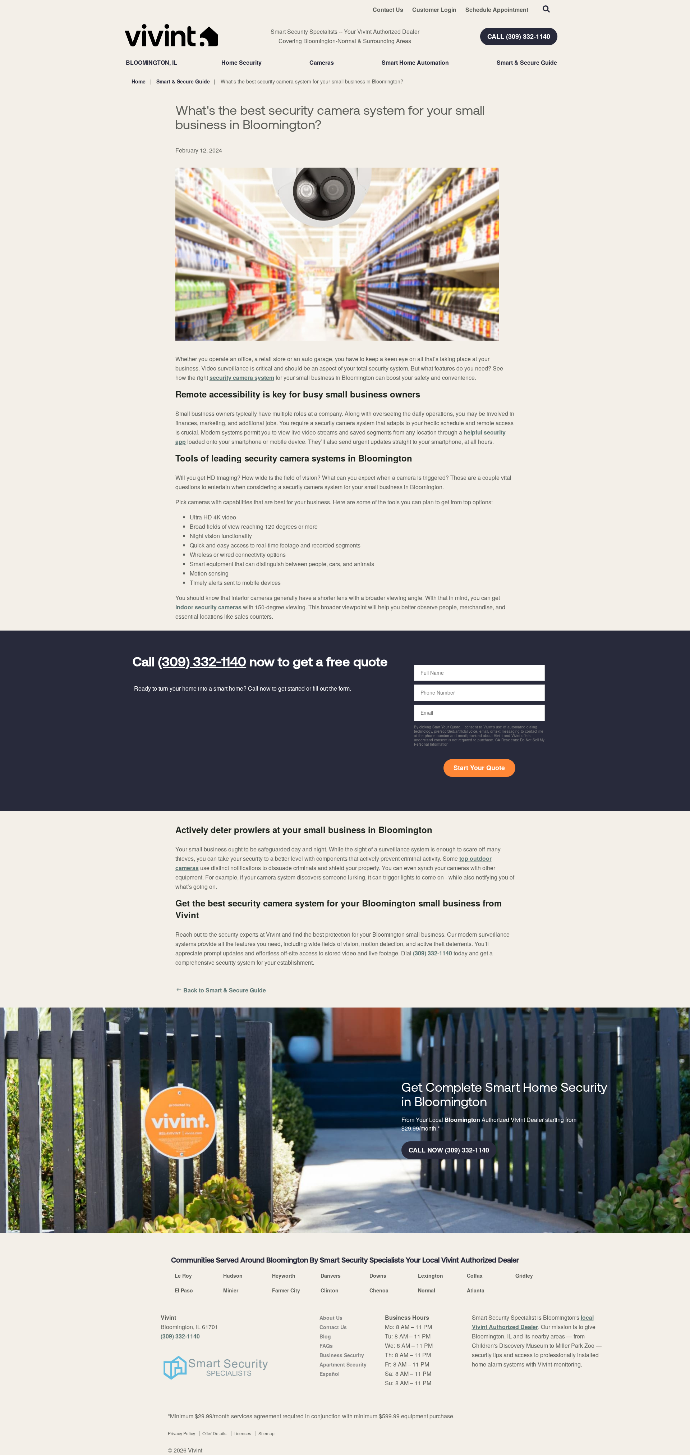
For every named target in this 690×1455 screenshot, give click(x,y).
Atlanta (475, 1290)
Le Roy (183, 1275)
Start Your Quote (479, 767)
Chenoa (378, 1290)
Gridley (524, 1275)
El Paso (184, 1290)
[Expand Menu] (265, 62)
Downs (377, 1275)
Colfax (475, 1275)
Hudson (233, 1275)
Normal (426, 1290)
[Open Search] (546, 9)
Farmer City (286, 1290)
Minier (230, 1290)
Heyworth (283, 1275)
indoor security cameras (208, 607)
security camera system (242, 377)
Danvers (331, 1275)
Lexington (430, 1275)
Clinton (330, 1290)
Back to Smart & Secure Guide (224, 990)
